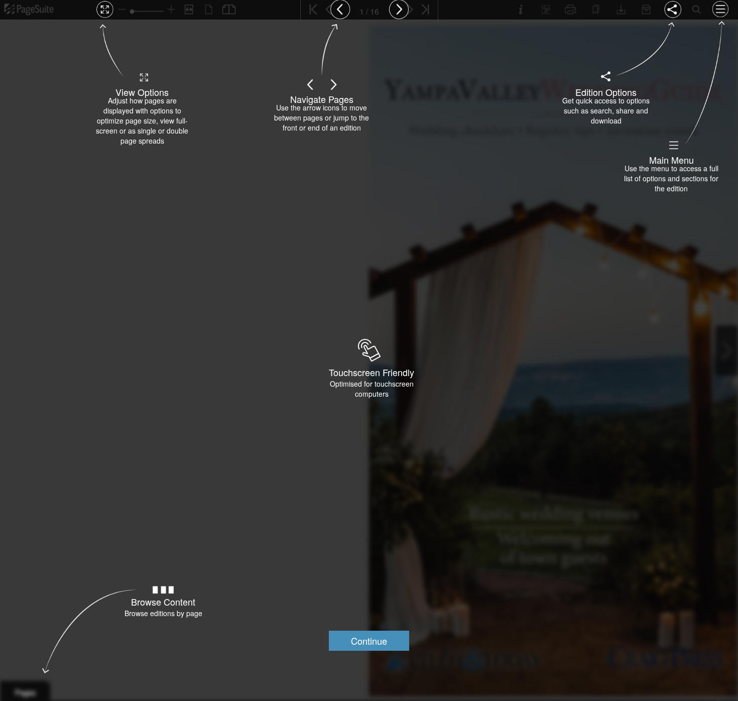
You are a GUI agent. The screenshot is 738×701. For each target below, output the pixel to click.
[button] (369, 641)
